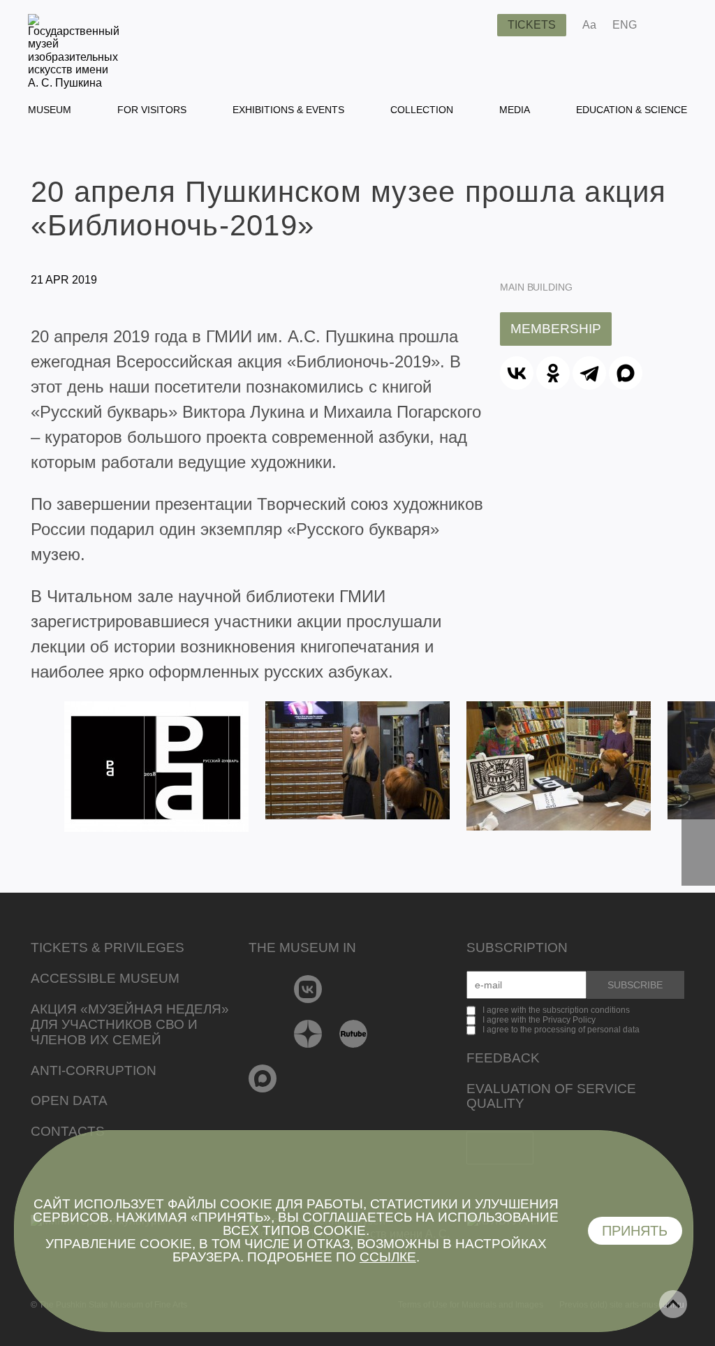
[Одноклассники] (553, 373)
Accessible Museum (105, 978)
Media (514, 109)
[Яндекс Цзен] (308, 1034)
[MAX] (625, 373)
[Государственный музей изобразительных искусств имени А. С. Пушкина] (73, 83)
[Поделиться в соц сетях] (668, 25)
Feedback (503, 1058)
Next (698, 793)
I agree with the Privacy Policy (539, 1020)
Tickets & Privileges (107, 947)
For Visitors (151, 109)
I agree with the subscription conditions (556, 1010)
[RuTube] (353, 1034)
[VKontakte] (308, 989)
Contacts (68, 1131)
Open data (69, 1100)
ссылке (388, 1257)
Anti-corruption (93, 1070)
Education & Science (631, 109)
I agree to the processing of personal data (561, 1029)
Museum (49, 109)
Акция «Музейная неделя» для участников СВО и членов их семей (130, 1024)
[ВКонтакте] (516, 373)
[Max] (263, 1078)
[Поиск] (475, 25)
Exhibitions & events (288, 109)
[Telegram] (589, 373)
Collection (421, 109)
